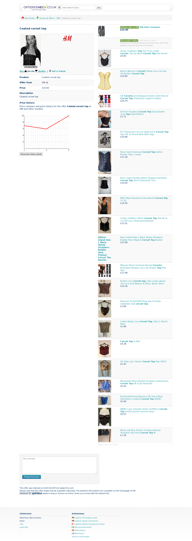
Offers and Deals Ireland (83, 527)
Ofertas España (79, 530)
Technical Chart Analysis (80, 536)
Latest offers (24, 527)
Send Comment (32, 477)
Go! (98, 7)
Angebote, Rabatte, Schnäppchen (86, 521)
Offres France (79, 533)
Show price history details (31, 154)
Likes (21, 524)
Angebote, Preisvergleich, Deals (85, 518)
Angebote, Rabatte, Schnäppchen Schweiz (89, 524)
